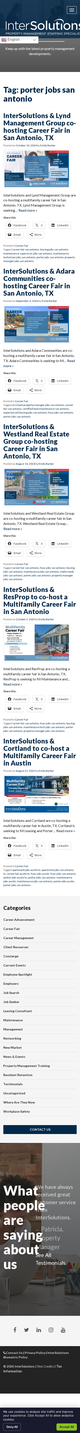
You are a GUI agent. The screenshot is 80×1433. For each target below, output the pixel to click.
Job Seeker (11, 1002)
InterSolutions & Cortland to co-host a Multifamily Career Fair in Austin (39, 752)
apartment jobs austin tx (26, 870)
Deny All (12, 1427)
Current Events (14, 965)
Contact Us (40, 1129)
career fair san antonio (25, 249)
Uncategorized (14, 1093)
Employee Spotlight (17, 974)
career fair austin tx (18, 873)
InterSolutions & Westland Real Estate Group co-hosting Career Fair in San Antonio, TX (36, 441)
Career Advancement (19, 919)
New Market (12, 1047)
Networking (12, 1038)
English (13, 39)
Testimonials (13, 1084)
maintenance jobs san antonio (41, 571)
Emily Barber (48, 145)
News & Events (14, 1056)
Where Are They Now (19, 1102)
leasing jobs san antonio (54, 249)
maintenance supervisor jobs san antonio (27, 253)
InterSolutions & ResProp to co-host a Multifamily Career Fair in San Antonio (39, 600)
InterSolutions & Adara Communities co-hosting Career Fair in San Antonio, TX (39, 282)
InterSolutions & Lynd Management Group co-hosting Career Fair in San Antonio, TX (39, 126)
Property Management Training (26, 1066)
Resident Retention (17, 1075)
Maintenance (13, 1020)
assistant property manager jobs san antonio (38, 405)
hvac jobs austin (40, 873)
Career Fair (21, 245)
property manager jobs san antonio (44, 731)
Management (13, 1029)
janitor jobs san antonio (41, 877)
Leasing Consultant (17, 1011)
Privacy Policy (35, 1353)
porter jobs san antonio (50, 257)
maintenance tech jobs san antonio (44, 727)
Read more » (27, 210)
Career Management (18, 938)
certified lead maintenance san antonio (46, 408)
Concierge (10, 956)
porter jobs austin (64, 881)
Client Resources (15, 947)
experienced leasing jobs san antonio (25, 412)
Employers (11, 983)
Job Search (11, 993)
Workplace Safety (16, 1111)
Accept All (67, 1427)
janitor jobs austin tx (15, 877)
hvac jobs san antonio (60, 412)
